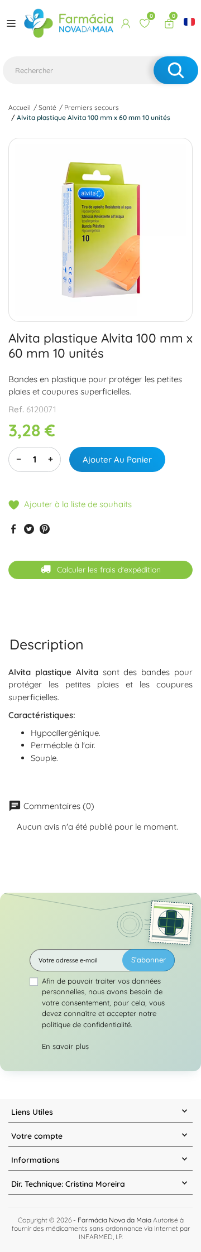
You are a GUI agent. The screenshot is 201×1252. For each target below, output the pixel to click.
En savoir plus (65, 1046)
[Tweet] (29, 528)
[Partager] (13, 528)
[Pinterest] (45, 528)
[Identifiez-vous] (125, 23)
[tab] (46, 644)
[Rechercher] (176, 70)
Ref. (16, 409)
